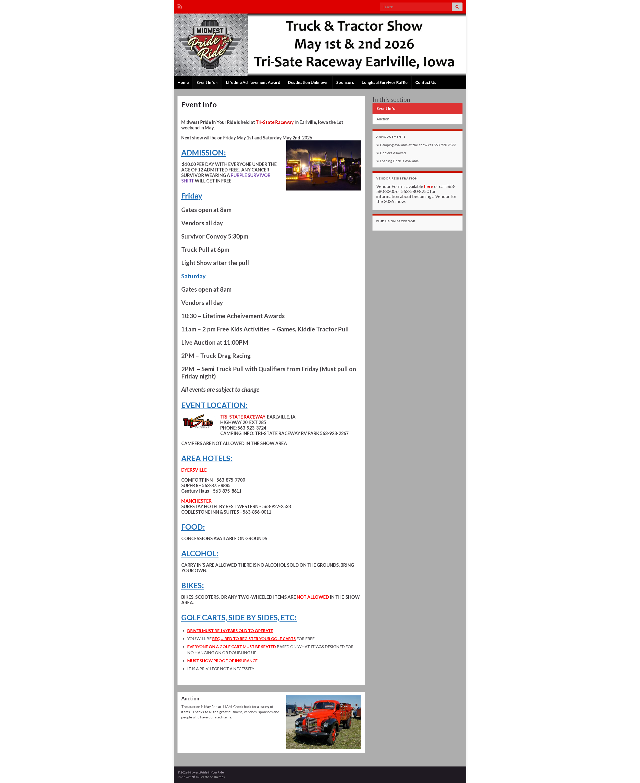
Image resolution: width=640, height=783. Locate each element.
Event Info (206, 82)
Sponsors (345, 82)
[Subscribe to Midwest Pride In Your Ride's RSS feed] (180, 5)
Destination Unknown (308, 82)
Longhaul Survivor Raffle (385, 82)
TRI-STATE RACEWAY (243, 417)
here (428, 186)
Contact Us (425, 82)
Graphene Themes (212, 777)
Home (183, 82)
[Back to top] (628, 771)
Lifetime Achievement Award (253, 82)
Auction (190, 698)
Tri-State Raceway (274, 122)
